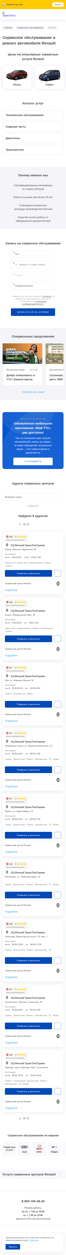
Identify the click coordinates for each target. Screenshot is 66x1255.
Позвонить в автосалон (28, 573)
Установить (33, 461)
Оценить (58, 4)
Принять (13, 1247)
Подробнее (11, 590)
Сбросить (33, 505)
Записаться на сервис (33, 312)
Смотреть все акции (33, 392)
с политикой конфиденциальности (34, 302)
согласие (46, 296)
